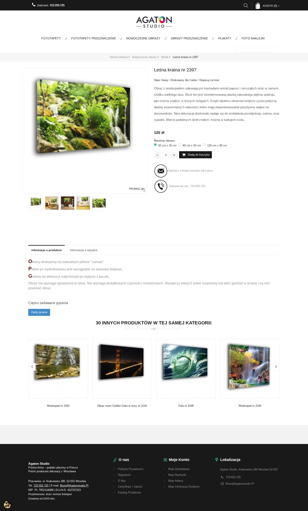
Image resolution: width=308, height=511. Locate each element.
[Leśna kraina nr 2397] (36, 203)
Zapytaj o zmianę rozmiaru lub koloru (190, 170)
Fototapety (51, 38)
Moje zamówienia (178, 469)
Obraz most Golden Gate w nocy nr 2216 (122, 405)
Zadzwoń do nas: (186, 186)
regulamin (124, 474)
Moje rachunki (177, 474)
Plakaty (224, 38)
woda (240, 119)
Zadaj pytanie (39, 312)
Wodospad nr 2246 (250, 405)
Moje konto (179, 460)
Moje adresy (175, 480)
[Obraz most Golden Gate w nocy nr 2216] (122, 368)
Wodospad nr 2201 (58, 405)
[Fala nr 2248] (186, 368)
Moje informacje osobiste (183, 486)
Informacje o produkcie (46, 250)
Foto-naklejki (253, 38)
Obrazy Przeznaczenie (189, 38)
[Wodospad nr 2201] (58, 368)
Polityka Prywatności (131, 469)
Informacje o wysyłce (83, 250)
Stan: (157, 80)
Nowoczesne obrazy (143, 38)
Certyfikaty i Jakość (130, 486)
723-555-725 (57, 5)
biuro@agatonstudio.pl (74, 485)
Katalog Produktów (129, 492)
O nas (122, 480)
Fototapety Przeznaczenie (93, 38)
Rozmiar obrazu (165, 140)
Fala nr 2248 (186, 405)
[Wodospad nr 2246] (250, 368)
